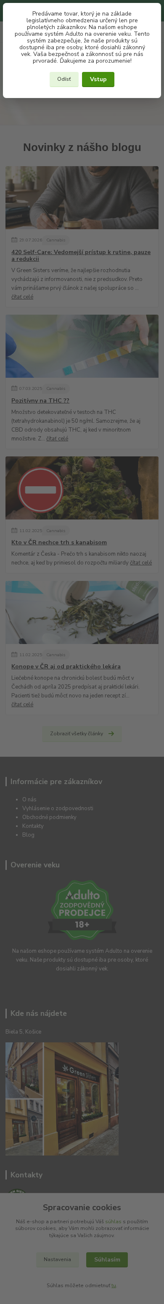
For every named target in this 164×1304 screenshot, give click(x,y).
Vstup (98, 79)
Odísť (64, 79)
